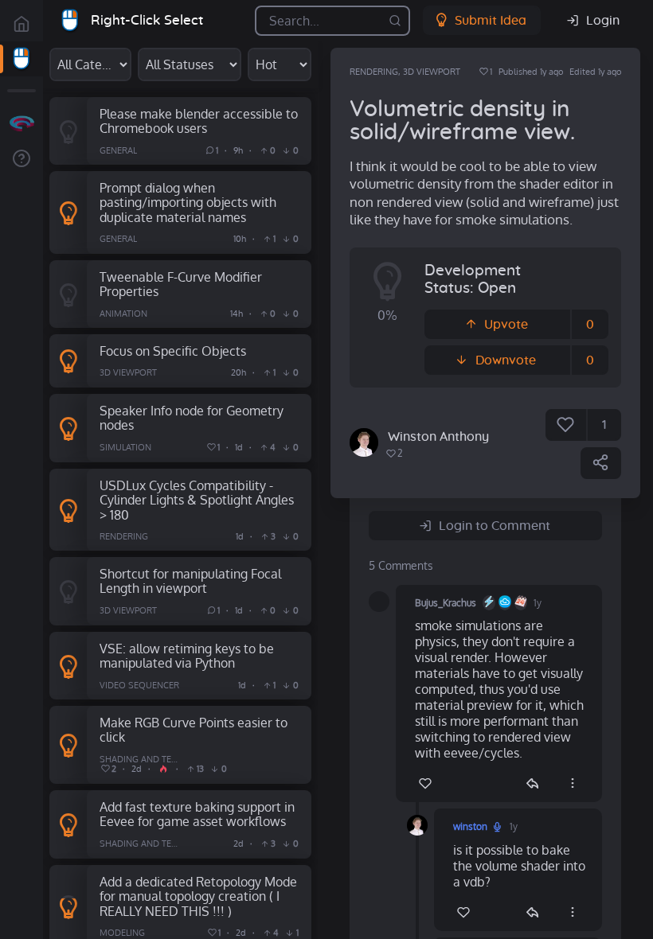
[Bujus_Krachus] (379, 601)
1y (538, 603)
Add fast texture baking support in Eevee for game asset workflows (197, 814)
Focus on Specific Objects (173, 350)
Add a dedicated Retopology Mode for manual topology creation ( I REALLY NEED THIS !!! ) (198, 896)
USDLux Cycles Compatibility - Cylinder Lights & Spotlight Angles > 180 (197, 499)
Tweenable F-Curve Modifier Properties (181, 284)
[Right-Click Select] (21, 58)
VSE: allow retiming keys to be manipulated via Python (187, 656)
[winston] (364, 442)
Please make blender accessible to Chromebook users (199, 121)
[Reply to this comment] (532, 783)
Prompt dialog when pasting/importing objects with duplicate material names (188, 202)
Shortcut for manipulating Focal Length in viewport (190, 581)
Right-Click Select (147, 20)
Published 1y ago (531, 71)
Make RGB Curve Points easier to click (193, 730)
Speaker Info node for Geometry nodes (191, 418)
